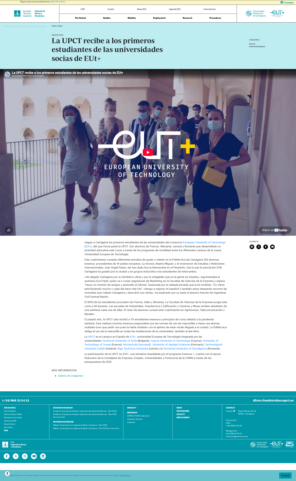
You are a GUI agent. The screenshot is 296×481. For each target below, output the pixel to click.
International (209, 9)
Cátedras (131, 422)
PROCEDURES (183, 411)
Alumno (252, 44)
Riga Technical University (132, 348)
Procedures (215, 18)
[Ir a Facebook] (6, 456)
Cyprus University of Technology (170, 340)
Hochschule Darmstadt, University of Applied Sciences (156, 344)
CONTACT (230, 408)
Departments (9, 424)
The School (80, 18)
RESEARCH (132, 412)
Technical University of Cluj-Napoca (185, 348)
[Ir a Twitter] (15, 456)
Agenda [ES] (175, 9)
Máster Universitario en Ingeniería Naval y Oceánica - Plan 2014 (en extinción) (86, 428)
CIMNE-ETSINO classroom (138, 416)
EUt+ (133, 336)
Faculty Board (10, 411)
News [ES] (141, 9)
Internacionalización (257, 46)
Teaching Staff (10, 421)
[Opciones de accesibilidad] (7, 473)
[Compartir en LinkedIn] (252, 246)
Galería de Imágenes (70, 375)
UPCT (92, 336)
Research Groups (134, 419)
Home (54, 26)
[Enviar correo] (272, 246)
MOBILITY (131, 408)
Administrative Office (13, 414)
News (60, 26)
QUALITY (181, 414)
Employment (159, 18)
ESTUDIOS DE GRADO (63, 408)
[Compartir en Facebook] (266, 246)
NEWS (179, 408)
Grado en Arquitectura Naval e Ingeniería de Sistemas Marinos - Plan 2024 (85, 411)
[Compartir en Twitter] (259, 246)
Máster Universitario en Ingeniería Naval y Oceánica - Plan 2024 (80, 425)
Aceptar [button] (285, 475)
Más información (58, 1)
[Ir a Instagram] (25, 456)
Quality (110, 9)
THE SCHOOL (10, 408)
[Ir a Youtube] (34, 456)
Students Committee (13, 417)
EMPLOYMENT (183, 417)
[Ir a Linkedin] (43, 456)
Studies (107, 18)
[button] (223, 2)
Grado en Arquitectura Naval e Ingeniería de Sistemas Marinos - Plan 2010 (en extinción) (85, 415)
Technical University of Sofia (119, 340)
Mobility (132, 18)
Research (187, 18)
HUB (83, 9)
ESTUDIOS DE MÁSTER (63, 422)
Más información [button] (125, 475)
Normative (8, 427)
